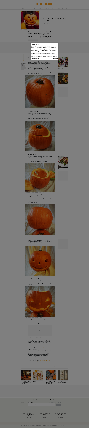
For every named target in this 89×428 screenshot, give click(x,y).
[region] (44, 51)
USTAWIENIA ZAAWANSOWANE (35, 58)
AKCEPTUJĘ (55, 58)
